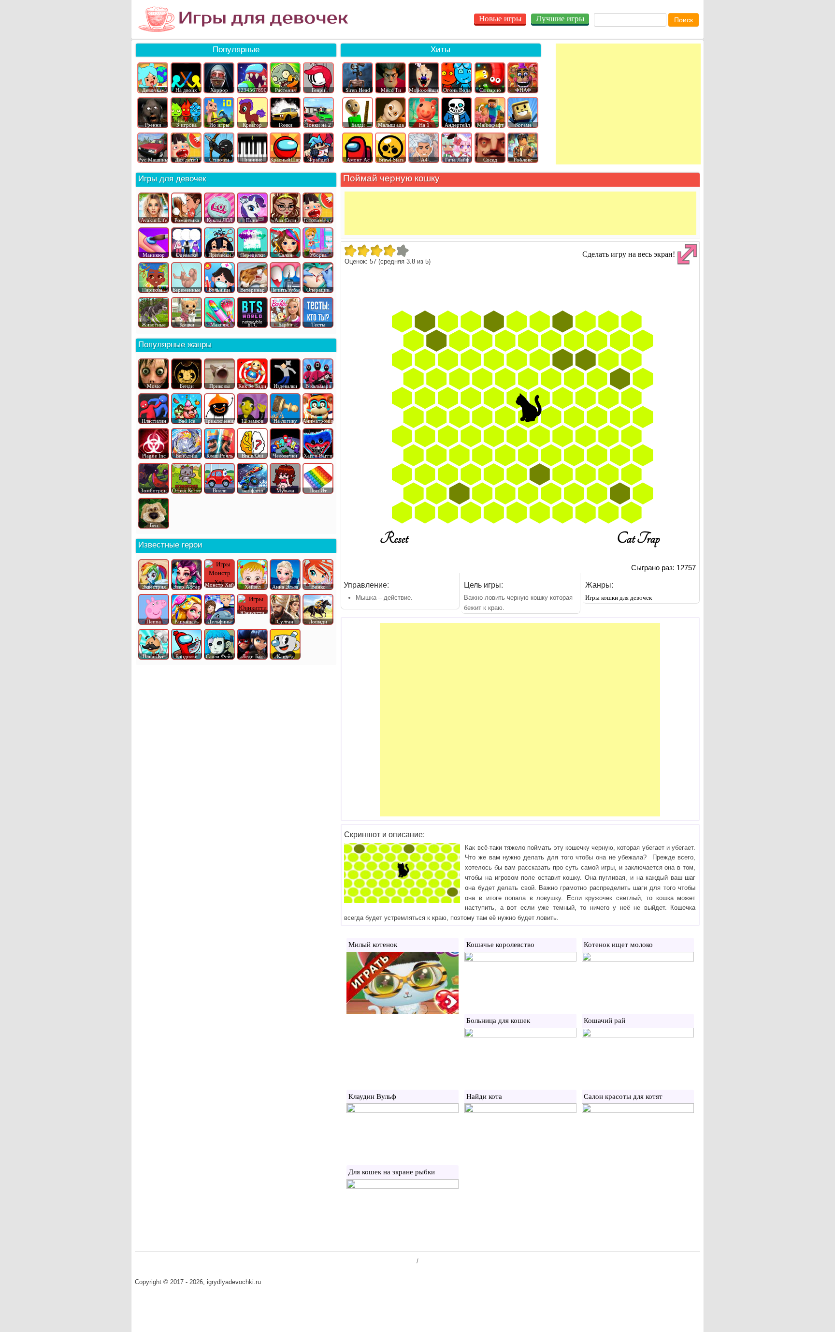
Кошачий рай (604, 1020)
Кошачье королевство (500, 944)
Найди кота (484, 1096)
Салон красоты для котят (623, 1096)
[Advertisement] (628, 104)
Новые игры (500, 18)
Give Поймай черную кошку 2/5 (363, 250)
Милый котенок (372, 944)
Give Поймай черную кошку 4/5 (389, 250)
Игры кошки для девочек (618, 597)
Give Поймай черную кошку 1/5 (350, 250)
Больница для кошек (498, 1020)
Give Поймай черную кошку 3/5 (376, 250)
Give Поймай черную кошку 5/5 (402, 250)
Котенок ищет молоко (618, 944)
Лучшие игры (560, 18)
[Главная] (243, 19)
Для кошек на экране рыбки (391, 1172)
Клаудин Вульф (372, 1096)
